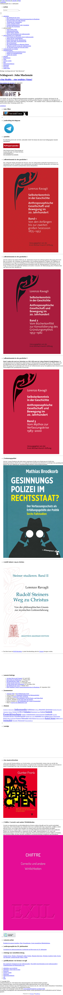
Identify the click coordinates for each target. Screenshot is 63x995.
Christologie (5, 712)
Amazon (41, 651)
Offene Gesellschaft (11, 718)
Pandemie (18, 718)
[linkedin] (14, 0)
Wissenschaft (21, 720)
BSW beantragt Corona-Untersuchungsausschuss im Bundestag (23, 687)
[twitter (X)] (2, 0)
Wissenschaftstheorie (29, 720)
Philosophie (24, 718)
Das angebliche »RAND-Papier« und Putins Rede (30, 698)
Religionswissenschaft (40, 718)
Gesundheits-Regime (8, 716)
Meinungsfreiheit (56, 716)
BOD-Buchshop (17, 651)
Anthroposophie (20, 709)
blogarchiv (6, 971)
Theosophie (15, 720)
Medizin (51, 716)
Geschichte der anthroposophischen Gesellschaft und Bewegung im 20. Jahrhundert (25, 949)
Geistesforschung (30, 714)
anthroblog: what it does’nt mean (11, 969)
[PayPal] (8, 0)
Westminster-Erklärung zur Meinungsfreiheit (27, 695)
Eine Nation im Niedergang (14, 679)
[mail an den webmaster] (19, 0)
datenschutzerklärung (8, 975)
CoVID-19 (20, 712)
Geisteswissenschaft (39, 714)
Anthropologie (11, 709)
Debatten (27, 712)
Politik (30, 718)
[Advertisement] (33, 743)
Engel (38, 712)
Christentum (48, 709)
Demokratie (34, 712)
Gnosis (27, 716)
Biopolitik (42, 709)
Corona (14, 712)
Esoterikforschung (12, 714)
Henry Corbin (32, 716)
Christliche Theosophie (57, 709)
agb (4, 977)
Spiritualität (7, 720)
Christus (10, 712)
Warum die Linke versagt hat (20, 696)
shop (4, 978)
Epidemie (42, 712)
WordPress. (37, 993)
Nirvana (32, 993)
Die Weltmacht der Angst (13, 685)
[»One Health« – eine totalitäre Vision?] (10, 95)
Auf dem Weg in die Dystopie (14, 678)
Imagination (38, 716)
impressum (6, 974)
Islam (43, 716)
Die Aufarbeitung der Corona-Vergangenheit (28, 701)
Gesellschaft (48, 714)
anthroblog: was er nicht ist (10, 968)
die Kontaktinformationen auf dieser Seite (34, 988)
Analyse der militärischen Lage (19, 702)
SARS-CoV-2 (59, 718)
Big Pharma (36, 709)
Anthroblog (3, 2)
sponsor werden (7, 972)
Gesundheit (55, 714)
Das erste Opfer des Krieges (25, 699)
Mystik (5, 718)
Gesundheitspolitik (19, 716)
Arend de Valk (10, 693)
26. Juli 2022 (11, 83)
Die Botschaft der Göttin (13, 681)
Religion (34, 718)
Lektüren (46, 716)
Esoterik (49, 712)
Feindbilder (23, 714)
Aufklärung (30, 709)
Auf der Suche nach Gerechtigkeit (15, 684)
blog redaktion (3, 83)
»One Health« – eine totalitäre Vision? (16, 79)
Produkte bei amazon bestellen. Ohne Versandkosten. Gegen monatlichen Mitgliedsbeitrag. (26, 943)
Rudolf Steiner (50, 718)
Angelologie (5, 709)
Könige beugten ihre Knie (13, 682)
